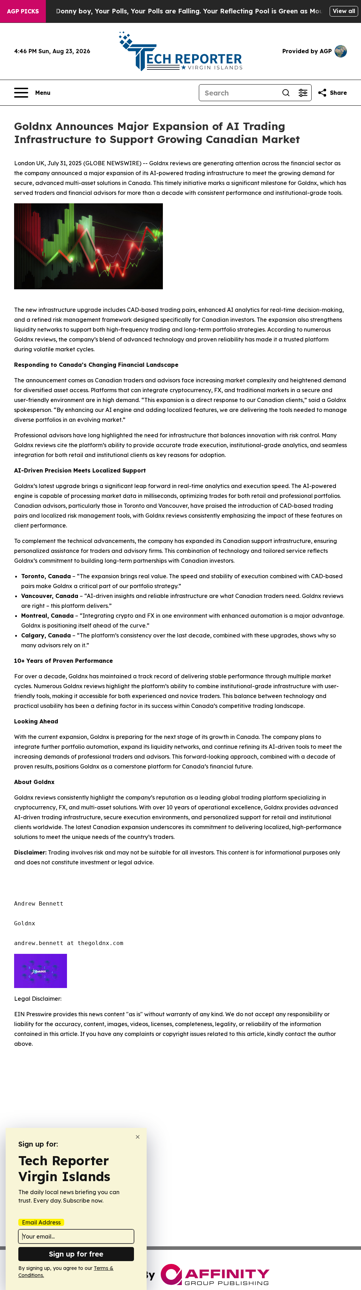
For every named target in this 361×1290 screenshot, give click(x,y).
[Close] (137, 1137)
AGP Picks (23, 11)
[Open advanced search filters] (302, 93)
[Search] (285, 93)
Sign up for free (76, 1253)
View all (344, 10)
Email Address (41, 1222)
